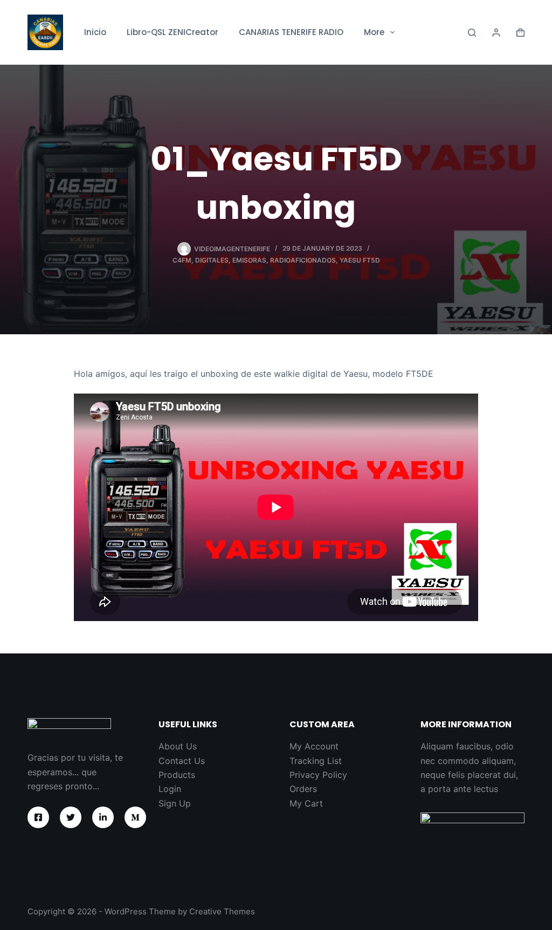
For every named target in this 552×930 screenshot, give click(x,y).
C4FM (181, 260)
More (374, 32)
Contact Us (181, 760)
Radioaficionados (303, 260)
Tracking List (315, 760)
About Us (177, 746)
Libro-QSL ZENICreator (172, 32)
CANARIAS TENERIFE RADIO (291, 32)
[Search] (472, 33)
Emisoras (249, 260)
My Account (314, 746)
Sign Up (174, 803)
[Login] (496, 33)
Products (176, 774)
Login (169, 788)
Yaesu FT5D (360, 260)
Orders (303, 788)
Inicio (95, 32)
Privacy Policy (318, 774)
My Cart (306, 803)
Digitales (212, 260)
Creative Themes (222, 911)
